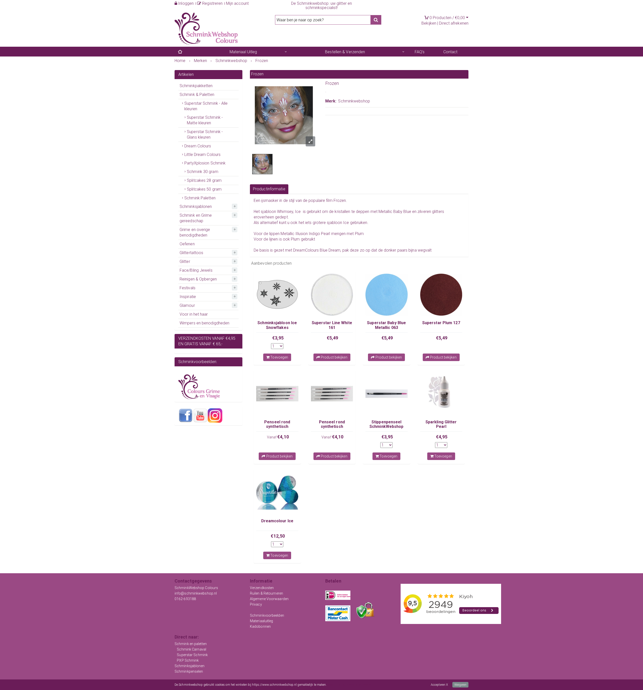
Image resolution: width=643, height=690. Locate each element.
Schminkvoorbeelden (267, 615)
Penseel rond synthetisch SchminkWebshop (277, 427)
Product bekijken (333, 357)
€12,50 (278, 536)
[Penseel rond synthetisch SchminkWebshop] (277, 394)
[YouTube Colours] (200, 415)
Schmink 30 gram (202, 171)
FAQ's (420, 51)
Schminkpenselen (189, 671)
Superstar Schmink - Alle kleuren (206, 106)
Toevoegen (279, 357)
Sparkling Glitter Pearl (441, 424)
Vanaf (272, 437)
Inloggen (185, 3)
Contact (450, 51)
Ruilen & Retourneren (266, 593)
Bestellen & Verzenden (345, 51)
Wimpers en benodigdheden (204, 323)
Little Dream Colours (202, 154)
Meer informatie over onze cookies (350, 684)
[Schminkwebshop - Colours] (206, 28)
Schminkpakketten (196, 85)
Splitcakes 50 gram (204, 189)
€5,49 (332, 337)
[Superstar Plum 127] (441, 295)
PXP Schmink (188, 660)
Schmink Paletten (200, 198)
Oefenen (187, 244)
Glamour (187, 305)
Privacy (256, 604)
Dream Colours (197, 146)
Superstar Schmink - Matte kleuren (205, 120)
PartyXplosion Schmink (205, 163)
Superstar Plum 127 (441, 322)
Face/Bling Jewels (196, 270)
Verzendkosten (262, 588)
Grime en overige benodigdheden (195, 232)
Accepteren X (439, 684)
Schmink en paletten (191, 644)
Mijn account (237, 3)
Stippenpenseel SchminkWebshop (386, 424)
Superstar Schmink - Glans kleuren (205, 134)
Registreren (212, 3)
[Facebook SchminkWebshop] (185, 415)
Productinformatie (269, 189)
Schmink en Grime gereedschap (196, 218)
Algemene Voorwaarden (269, 599)
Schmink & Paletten (197, 94)
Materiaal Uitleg (243, 51)
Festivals (187, 287)
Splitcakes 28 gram (204, 180)
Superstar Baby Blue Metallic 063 (386, 325)
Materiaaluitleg (261, 621)
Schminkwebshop (354, 101)
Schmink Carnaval (191, 649)
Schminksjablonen (196, 206)
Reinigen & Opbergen (198, 279)
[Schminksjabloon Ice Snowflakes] (277, 295)
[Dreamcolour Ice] (277, 493)
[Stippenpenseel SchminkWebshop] (386, 394)
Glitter (185, 261)
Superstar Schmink (192, 655)
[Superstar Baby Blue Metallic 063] (386, 295)
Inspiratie (188, 296)
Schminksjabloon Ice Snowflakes (277, 325)
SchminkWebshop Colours (196, 588)
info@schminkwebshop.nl (196, 593)
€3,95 (278, 337)
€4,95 (442, 436)
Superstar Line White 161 (332, 325)
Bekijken (428, 23)
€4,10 (283, 436)
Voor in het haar (194, 314)
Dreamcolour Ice (277, 521)
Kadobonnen (260, 626)
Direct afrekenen (453, 23)
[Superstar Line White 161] (332, 295)
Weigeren (460, 684)
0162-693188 (185, 599)
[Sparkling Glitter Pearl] (441, 394)
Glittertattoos (191, 252)
